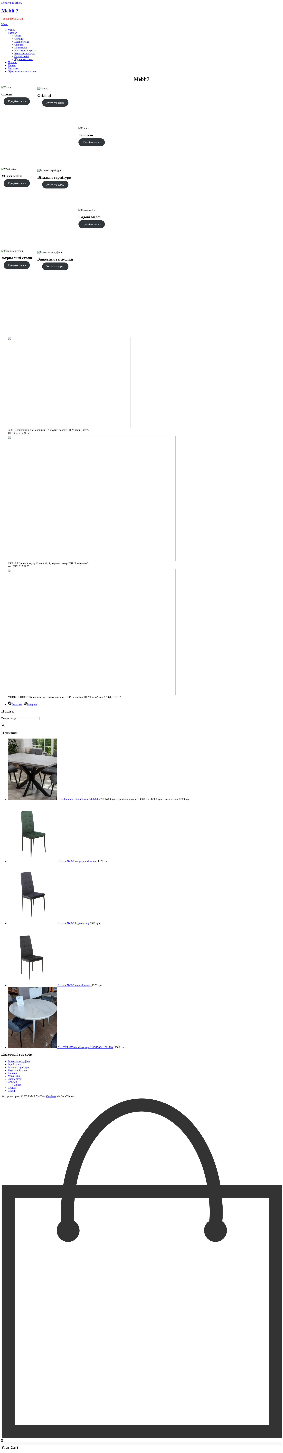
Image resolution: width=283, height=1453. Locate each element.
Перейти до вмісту (11, 2)
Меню (4, 24)
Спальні (18, 44)
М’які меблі (20, 47)
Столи (17, 35)
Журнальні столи (23, 59)
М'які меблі (14, 1076)
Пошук (5, 718)
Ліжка (17, 1084)
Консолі (12, 1073)
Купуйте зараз (17, 101)
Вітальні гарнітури (24, 53)
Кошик (12, 65)
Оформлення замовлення (22, 71)
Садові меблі (21, 56)
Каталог (12, 32)
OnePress (51, 1096)
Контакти (13, 68)
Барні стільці (21, 41)
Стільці (18, 38)
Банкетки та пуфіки (25, 50)
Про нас (12, 62)
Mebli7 (11, 29)
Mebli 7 (9, 11)
